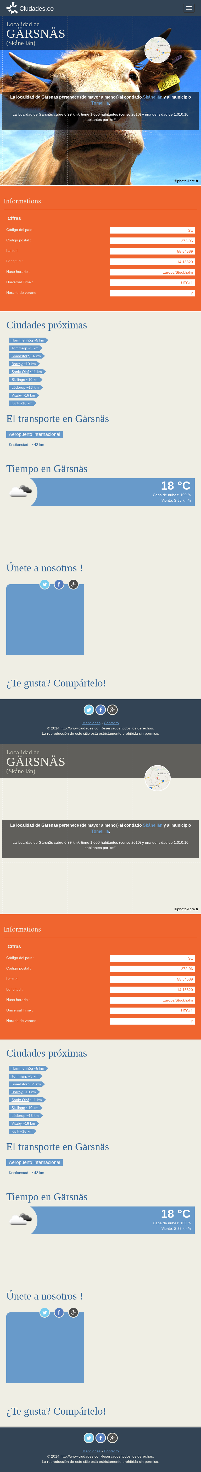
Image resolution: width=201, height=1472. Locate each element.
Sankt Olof (20, 372)
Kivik (15, 403)
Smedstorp (21, 356)
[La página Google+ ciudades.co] (73, 584)
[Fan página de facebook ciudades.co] (59, 584)
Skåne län (153, 97)
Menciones (91, 723)
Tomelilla (100, 103)
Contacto (111, 723)
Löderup (18, 387)
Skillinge (18, 379)
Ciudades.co (36, 8)
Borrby (17, 364)
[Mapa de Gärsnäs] (169, 50)
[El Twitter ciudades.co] (44, 584)
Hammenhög (22, 340)
